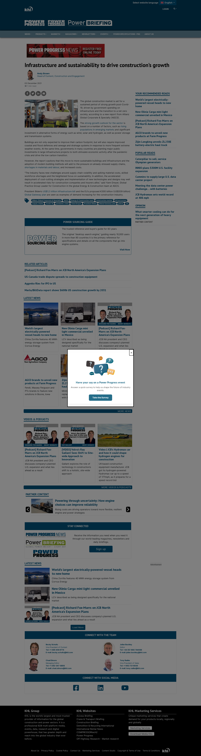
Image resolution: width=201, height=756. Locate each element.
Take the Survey (100, 397)
